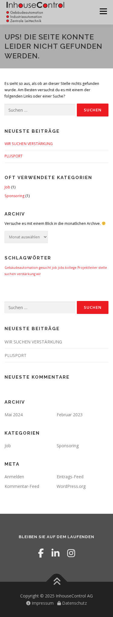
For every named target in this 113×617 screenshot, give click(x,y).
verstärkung (26, 274)
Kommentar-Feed (22, 486)
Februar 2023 (70, 414)
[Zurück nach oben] (56, 581)
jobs (61, 267)
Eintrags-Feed (70, 476)
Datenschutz (74, 603)
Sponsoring (14, 195)
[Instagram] (71, 553)
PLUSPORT (14, 156)
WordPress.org (71, 486)
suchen (10, 274)
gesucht (45, 267)
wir (38, 274)
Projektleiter (87, 267)
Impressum (42, 603)
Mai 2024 (14, 414)
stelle (103, 267)
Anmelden (14, 476)
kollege (71, 267)
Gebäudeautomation (21, 267)
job (54, 267)
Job (7, 187)
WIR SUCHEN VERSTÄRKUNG (29, 143)
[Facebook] (41, 553)
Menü (103, 11)
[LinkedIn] (55, 553)
